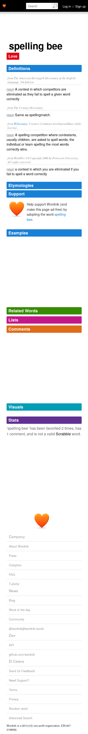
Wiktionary (20, 124)
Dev (12, 635)
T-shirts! (14, 584)
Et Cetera (16, 661)
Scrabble (63, 433)
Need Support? (19, 680)
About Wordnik (19, 546)
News (13, 590)
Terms (13, 689)
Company (17, 536)
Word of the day (19, 609)
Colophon (15, 565)
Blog (12, 600)
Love (12, 56)
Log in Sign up (74, 6)
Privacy (14, 699)
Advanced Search (20, 718)
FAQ (12, 574)
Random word (18, 708)
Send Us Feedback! (22, 671)
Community (16, 619)
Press (12, 555)
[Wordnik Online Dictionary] (4, 5)
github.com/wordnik (22, 654)
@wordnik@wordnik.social (26, 628)
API (11, 645)
